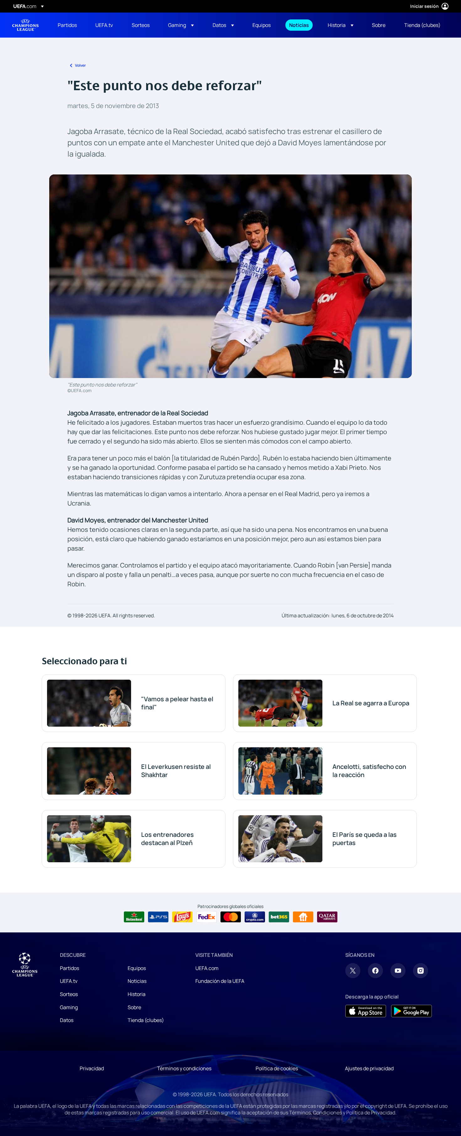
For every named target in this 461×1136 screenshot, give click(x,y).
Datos (66, 1020)
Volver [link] (80, 65)
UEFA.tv (68, 981)
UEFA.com (207, 968)
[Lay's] (182, 917)
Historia (137, 994)
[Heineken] (134, 917)
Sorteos (69, 994)
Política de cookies (277, 1068)
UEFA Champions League (25, 25)
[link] (67, 25)
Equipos (137, 968)
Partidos (69, 968)
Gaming (69, 1007)
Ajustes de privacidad (369, 1068)
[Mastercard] (230, 917)
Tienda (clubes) (146, 1020)
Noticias (137, 981)
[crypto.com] (255, 917)
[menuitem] (69, 25)
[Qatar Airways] (327, 917)
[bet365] (279, 917)
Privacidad (92, 1068)
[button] (181, 25)
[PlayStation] (158, 917)
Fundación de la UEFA (219, 981)
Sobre (134, 1007)
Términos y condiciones (184, 1068)
